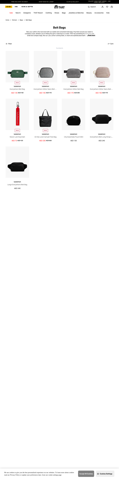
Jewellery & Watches (76, 13)
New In (18, 13)
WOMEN (8, 6)
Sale (11, 13)
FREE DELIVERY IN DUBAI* (19, 1)
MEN (16, 6)
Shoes (57, 13)
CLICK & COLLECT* (73, 1)
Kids (107, 13)
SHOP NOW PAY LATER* (46, 1)
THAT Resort (38, 13)
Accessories (99, 13)
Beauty (89, 13)
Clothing (49, 13)
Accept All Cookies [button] (86, 474)
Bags (64, 13)
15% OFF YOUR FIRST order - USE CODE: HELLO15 (99, 2)
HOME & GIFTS (27, 6)
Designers (27, 13)
